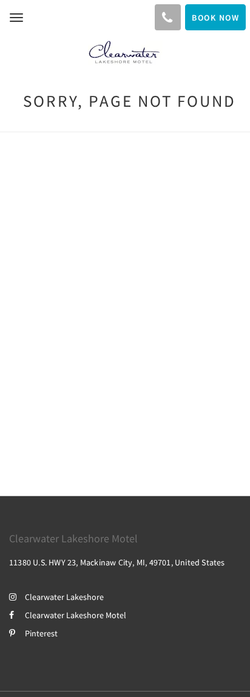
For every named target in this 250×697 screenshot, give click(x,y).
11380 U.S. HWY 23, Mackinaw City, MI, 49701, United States (117, 562)
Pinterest (41, 633)
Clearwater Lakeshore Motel (75, 615)
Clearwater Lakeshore (64, 596)
